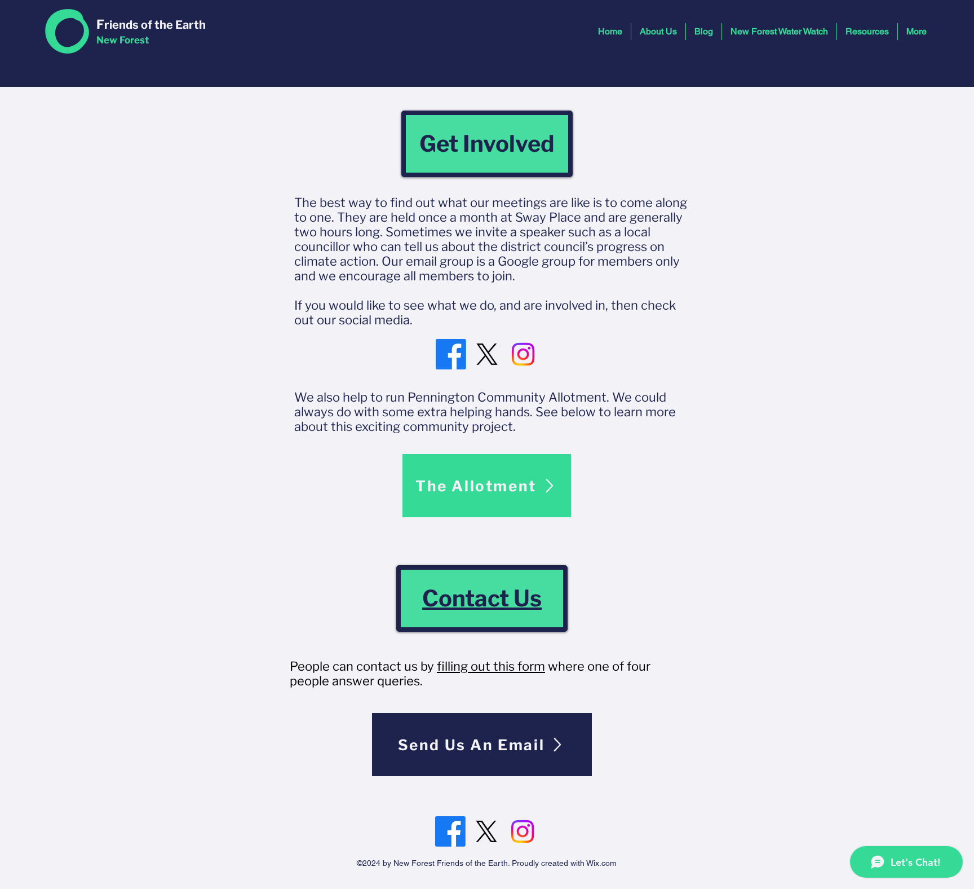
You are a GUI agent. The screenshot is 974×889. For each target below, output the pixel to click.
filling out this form (491, 666)
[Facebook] (451, 354)
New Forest (122, 40)
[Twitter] (487, 354)
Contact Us (482, 598)
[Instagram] (523, 354)
